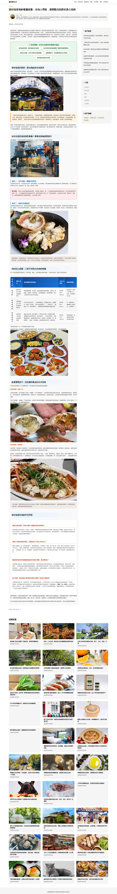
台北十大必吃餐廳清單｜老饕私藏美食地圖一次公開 (58, 852)
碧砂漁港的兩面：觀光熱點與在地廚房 (29, 48)
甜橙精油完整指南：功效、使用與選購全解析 (90, 668)
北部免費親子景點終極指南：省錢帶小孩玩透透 (57, 668)
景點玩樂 (80, 2)
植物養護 (86, 2)
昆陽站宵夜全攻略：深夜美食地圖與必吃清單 (90, 879)
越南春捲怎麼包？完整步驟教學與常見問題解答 (91, 852)
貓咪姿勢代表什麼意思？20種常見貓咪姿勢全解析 (58, 879)
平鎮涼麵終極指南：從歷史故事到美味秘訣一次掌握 (24, 879)
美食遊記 (105, 2)
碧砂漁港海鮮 (101, 117)
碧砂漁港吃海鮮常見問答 (43, 58)
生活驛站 (96, 2)
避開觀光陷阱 (93, 117)
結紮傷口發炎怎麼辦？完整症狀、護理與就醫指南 (24, 641)
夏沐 (21, 15)
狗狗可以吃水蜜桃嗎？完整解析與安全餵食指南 (23, 799)
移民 (101, 2)
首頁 (75, 2)
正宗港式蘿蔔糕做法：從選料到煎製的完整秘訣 (91, 783)
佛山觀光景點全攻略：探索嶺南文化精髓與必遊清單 (24, 668)
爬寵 (91, 2)
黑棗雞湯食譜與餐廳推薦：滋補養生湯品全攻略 (57, 772)
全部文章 (67, 892)
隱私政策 (58, 892)
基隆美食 (86, 117)
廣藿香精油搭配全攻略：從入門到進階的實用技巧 (92, 693)
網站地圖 (62, 892)
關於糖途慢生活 (51, 892)
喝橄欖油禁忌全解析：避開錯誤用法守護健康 (90, 772)
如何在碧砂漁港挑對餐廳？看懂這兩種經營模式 (55, 48)
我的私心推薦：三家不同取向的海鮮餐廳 (30, 53)
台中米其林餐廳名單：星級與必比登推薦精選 (23, 703)
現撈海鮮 (86, 120)
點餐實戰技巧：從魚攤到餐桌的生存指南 (56, 53)
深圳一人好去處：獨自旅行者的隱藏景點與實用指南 (58, 641)
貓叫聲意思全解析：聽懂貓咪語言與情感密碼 (23, 730)
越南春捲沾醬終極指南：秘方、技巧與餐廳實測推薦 (58, 693)
